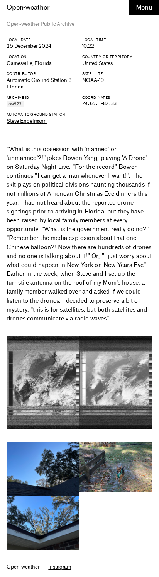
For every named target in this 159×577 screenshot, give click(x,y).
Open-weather (28, 7)
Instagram (59, 567)
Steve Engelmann (27, 121)
